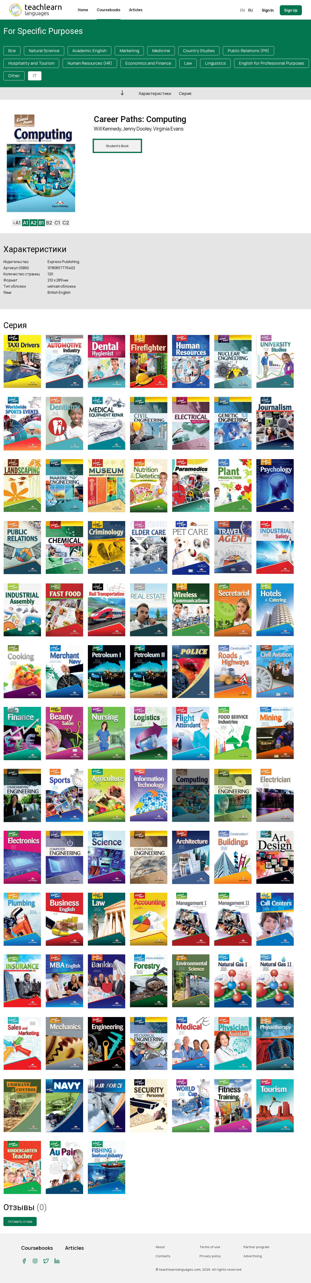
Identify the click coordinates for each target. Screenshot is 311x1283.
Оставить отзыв (20, 1221)
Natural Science (44, 50)
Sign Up (291, 10)
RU (250, 10)
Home (83, 9)
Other (14, 75)
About (160, 1247)
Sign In (268, 10)
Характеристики (155, 93)
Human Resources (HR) (89, 63)
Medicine (161, 50)
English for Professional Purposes (271, 63)
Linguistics (215, 63)
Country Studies (199, 50)
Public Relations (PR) (248, 50)
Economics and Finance (148, 63)
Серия (185, 93)
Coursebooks (108, 9)
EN (242, 10)
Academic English (89, 50)
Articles (136, 9)
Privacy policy (210, 1256)
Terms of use (209, 1247)
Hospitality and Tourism (31, 63)
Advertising (252, 1256)
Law (188, 63)
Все (12, 50)
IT (35, 75)
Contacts (163, 1256)
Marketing (129, 50)
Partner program (256, 1247)
